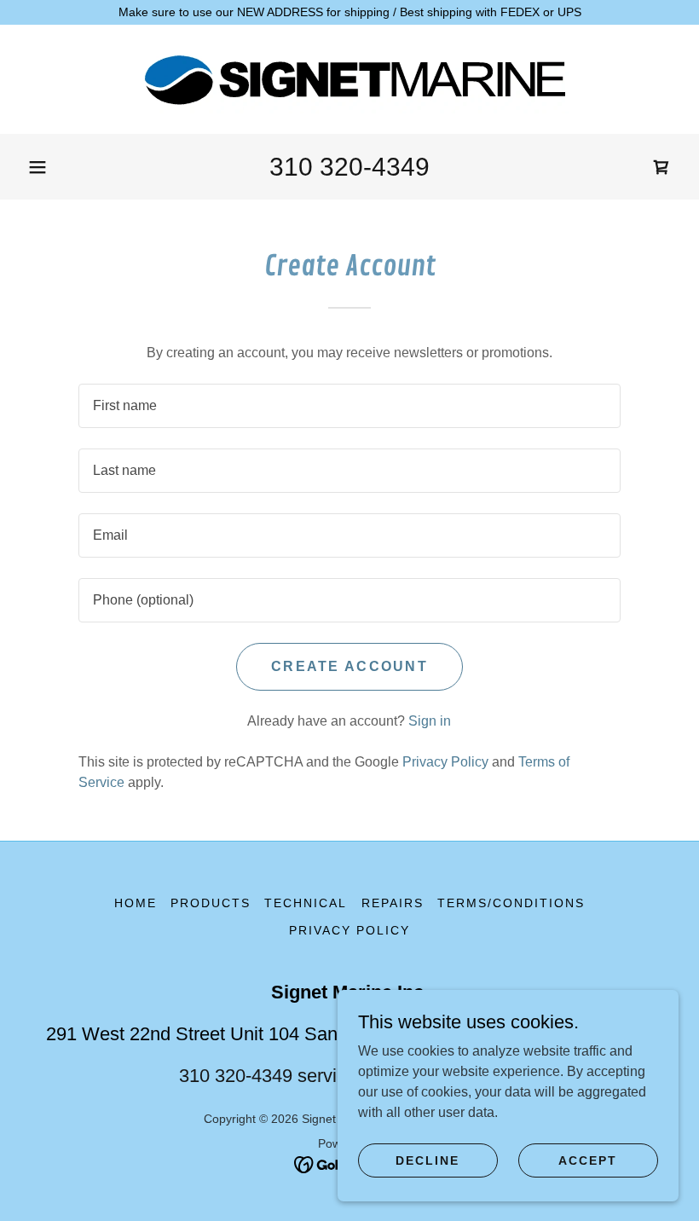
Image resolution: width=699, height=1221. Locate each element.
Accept (587, 1159)
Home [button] (135, 903)
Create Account (349, 666)
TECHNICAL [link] (305, 903)
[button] (37, 167)
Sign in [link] (429, 721)
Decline (427, 1159)
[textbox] (349, 406)
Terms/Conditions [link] (511, 903)
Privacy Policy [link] (445, 762)
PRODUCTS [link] (210, 903)
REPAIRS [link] (392, 903)
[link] (349, 79)
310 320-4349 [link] (349, 167)
